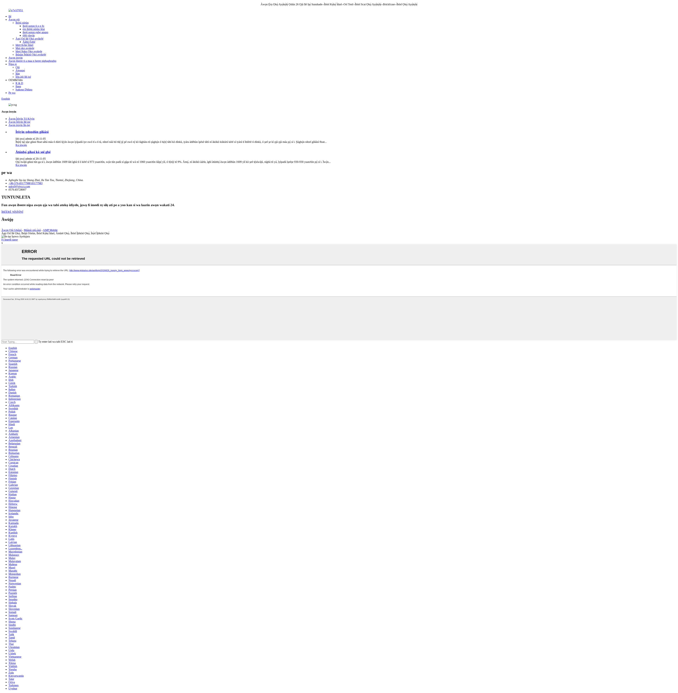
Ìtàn (18, 73)
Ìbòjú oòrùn (22, 22)
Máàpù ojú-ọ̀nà (32, 230)
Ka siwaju (21, 145)
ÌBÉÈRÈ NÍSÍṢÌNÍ (12, 211)
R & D (19, 83)
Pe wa (11, 92)
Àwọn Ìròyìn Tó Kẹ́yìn (21, 118)
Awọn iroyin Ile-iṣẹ (19, 125)
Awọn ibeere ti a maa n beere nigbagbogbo (32, 60)
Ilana (18, 86)
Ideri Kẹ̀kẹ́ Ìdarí (24, 44)
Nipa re (12, 64)
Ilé (9, 16)
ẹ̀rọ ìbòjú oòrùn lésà (34, 29)
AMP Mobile (50, 230)
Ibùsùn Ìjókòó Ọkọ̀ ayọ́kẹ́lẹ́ (31, 54)
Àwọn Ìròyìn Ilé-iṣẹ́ (19, 121)
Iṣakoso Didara (24, 89)
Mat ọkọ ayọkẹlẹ (25, 48)
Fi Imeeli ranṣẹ (9, 239)
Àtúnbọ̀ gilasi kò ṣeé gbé (33, 152)
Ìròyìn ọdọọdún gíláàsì (32, 132)
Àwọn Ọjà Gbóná (11, 230)
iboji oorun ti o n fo (33, 25)
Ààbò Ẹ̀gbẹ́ (29, 41)
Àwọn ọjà (14, 19)
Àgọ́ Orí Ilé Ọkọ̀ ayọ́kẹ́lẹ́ (29, 38)
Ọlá (18, 67)
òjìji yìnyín (29, 35)
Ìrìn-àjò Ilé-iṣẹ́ (23, 76)
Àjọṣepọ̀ (20, 70)
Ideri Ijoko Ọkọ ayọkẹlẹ (29, 51)
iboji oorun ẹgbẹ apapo (35, 32)
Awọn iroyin (15, 57)
